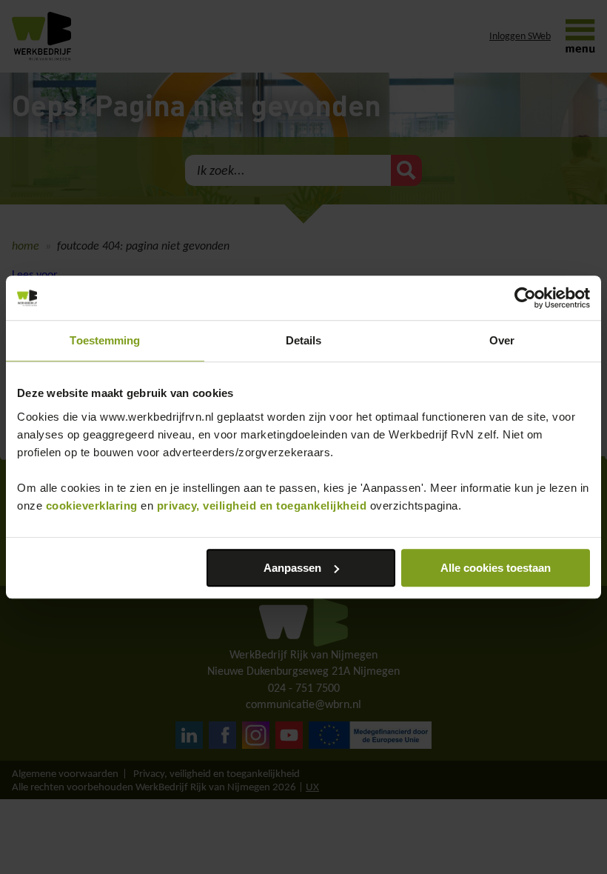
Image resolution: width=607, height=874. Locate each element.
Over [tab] (501, 340)
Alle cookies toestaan (495, 567)
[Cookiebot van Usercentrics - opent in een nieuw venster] (525, 298)
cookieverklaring (92, 505)
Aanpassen (292, 567)
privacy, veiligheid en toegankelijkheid (262, 505)
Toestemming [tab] (105, 340)
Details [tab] (304, 340)
